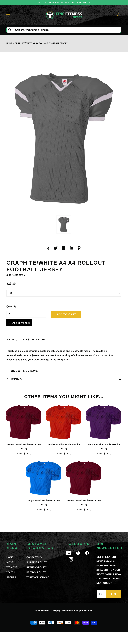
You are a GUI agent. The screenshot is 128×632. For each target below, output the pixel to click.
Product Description (26, 339)
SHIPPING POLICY (36, 562)
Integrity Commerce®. (63, 610)
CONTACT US (34, 557)
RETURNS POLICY (36, 567)
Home (9, 43)
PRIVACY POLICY (36, 572)
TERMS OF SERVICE (37, 577)
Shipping (14, 379)
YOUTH (10, 572)
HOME (10, 557)
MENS (9, 562)
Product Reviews (22, 370)
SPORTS (11, 577)
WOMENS (11, 567)
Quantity (11, 306)
